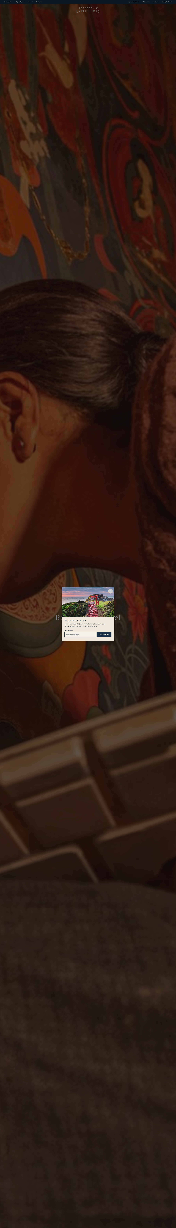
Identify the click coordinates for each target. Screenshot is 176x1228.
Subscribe (104, 634)
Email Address (69, 630)
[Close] (110, 591)
